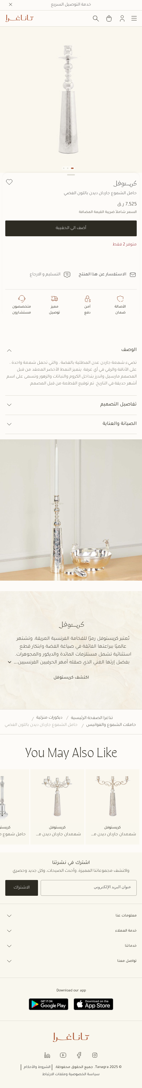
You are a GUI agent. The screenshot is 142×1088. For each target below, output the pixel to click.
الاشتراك (22, 888)
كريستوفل (125, 183)
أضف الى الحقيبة (71, 228)
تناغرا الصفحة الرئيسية (92, 718)
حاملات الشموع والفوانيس (111, 725)
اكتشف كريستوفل (71, 678)
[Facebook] (79, 1055)
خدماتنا (131, 946)
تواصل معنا (127, 961)
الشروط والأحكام (37, 1067)
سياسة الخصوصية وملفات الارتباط (71, 1074)
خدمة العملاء (126, 931)
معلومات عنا (126, 916)
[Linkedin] (47, 1055)
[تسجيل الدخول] (122, 18)
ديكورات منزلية (49, 718)
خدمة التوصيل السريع (71, 5)
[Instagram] (95, 1055)
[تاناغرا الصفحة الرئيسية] (19, 18)
